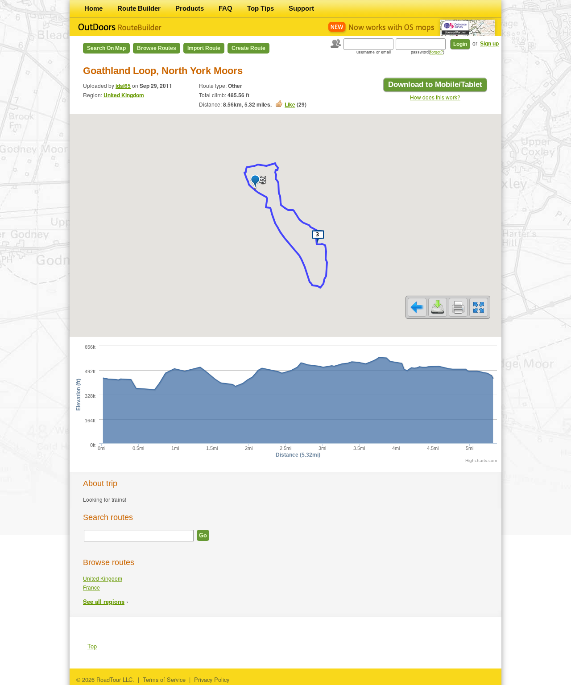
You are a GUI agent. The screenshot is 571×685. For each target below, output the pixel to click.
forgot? (436, 52)
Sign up (489, 44)
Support (301, 8)
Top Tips (260, 8)
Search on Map (106, 48)
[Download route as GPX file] (437, 307)
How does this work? (435, 97)
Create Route (248, 48)
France (91, 587)
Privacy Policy (211, 679)
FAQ (225, 8)
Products (189, 8)
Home (93, 8)
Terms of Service (164, 679)
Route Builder (139, 8)
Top (92, 646)
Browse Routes (156, 48)
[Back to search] (417, 307)
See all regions (103, 602)
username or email (373, 52)
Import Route (203, 48)
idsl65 (123, 86)
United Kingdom (123, 95)
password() (427, 52)
